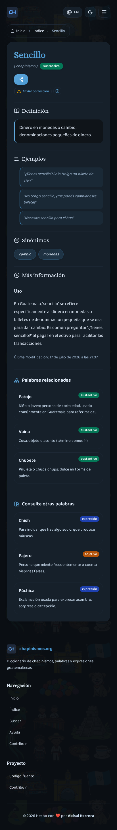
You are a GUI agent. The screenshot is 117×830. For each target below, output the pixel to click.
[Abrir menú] (104, 12)
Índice (39, 31)
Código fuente (21, 776)
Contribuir (18, 744)
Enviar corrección (36, 91)
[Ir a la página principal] (12, 12)
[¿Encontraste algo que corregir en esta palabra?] (57, 91)
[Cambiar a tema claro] (90, 12)
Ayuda (14, 732)
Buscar (15, 721)
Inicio (14, 698)
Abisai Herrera (81, 816)
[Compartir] (21, 79)
